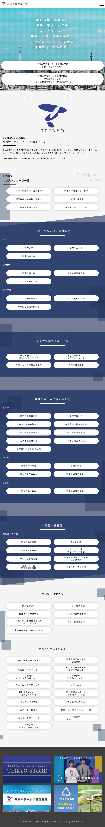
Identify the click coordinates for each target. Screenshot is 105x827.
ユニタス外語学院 (76, 605)
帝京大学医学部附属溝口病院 (76, 660)
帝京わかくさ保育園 (76, 566)
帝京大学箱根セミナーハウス (76, 718)
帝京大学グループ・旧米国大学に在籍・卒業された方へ (52, 65)
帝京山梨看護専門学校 (29, 306)
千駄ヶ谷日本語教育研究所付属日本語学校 (29, 622)
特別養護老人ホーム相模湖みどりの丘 (76, 693)
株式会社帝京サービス (29, 718)
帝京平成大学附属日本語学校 (29, 630)
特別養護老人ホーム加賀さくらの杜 (29, 693)
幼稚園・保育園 (76, 199)
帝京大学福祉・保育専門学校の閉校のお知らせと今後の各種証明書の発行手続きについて (52, 79)
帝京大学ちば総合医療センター (29, 668)
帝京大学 (28, 248)
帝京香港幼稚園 (76, 365)
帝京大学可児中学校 (76, 474)
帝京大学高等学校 (29, 416)
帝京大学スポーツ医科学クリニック (29, 677)
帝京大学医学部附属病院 (29, 660)
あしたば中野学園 (29, 701)
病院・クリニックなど (76, 207)
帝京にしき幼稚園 (29, 558)
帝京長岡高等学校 (76, 440)
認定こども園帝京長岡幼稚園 (29, 566)
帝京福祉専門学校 (76, 298)
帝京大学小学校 (29, 491)
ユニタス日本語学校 (29, 613)
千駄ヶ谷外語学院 (76, 622)
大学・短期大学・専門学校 (29, 191)
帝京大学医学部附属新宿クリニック (76, 668)
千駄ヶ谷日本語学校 (76, 613)
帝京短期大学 (28, 273)
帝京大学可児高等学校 (76, 424)
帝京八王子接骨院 (29, 709)
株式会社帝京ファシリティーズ (76, 709)
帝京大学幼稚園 (29, 542)
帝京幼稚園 (76, 542)
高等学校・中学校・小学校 (29, 199)
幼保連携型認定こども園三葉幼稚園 (76, 558)
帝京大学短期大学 (76, 273)
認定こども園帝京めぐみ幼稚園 (76, 550)
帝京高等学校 (76, 416)
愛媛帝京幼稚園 (29, 550)
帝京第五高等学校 (29, 440)
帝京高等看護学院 (29, 298)
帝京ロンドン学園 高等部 (29, 449)
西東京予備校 (28, 605)
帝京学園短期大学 (29, 281)
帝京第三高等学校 (76, 432)
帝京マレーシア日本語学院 (29, 365)
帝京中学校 (76, 466)
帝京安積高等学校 (29, 432)
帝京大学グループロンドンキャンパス (29, 356)
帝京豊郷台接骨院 (76, 701)
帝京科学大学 (28, 256)
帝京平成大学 (76, 248)
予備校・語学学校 (29, 207)
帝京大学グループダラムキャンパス (76, 356)
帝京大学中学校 (29, 466)
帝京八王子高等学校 (29, 424)
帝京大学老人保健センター (29, 685)
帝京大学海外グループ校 (76, 191)
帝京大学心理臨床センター (76, 677)
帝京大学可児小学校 (76, 491)
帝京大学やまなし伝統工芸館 (29, 726)
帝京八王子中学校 (29, 474)
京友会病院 (76, 685)
